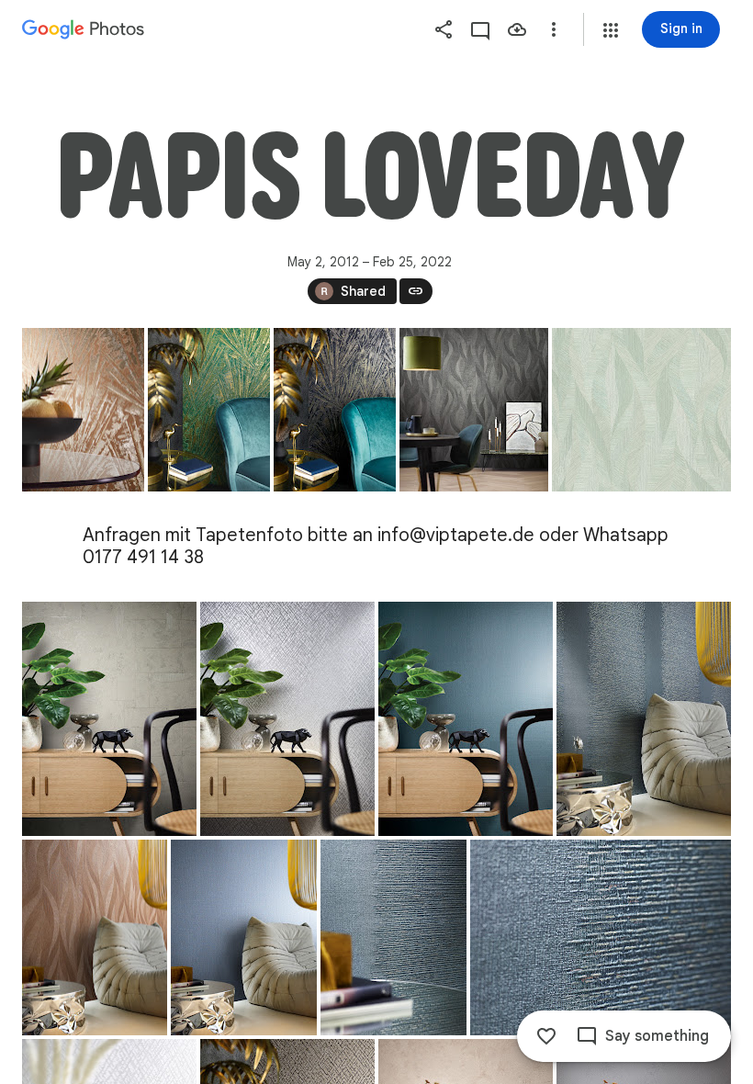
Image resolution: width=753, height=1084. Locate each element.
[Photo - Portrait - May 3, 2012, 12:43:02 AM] (94, 937)
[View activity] (480, 29)
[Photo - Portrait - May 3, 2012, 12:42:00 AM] (643, 719)
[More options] (553, 29)
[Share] (443, 29)
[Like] (546, 1036)
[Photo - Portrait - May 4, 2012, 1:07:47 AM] (209, 409)
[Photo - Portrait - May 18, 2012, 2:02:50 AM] (473, 409)
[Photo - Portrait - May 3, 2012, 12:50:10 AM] (393, 937)
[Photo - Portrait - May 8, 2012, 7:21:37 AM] (83, 409)
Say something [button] (657, 1036)
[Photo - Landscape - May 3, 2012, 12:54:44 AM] (600, 937)
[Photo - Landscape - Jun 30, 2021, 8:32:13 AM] (641, 409)
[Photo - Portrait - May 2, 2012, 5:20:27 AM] (109, 719)
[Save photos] (517, 29)
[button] (610, 30)
